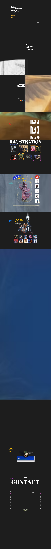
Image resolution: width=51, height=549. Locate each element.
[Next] (23, 10)
